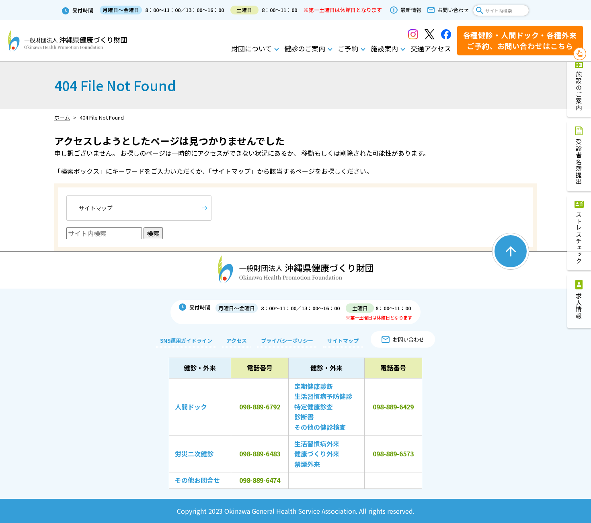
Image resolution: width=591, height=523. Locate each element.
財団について (251, 48)
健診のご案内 (304, 48)
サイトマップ (96, 208)
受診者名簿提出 (579, 161)
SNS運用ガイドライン (186, 340)
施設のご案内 (579, 91)
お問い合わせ (453, 10)
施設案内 (384, 48)
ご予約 (348, 48)
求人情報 (579, 306)
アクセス (236, 340)
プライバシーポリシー (287, 340)
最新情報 (410, 10)
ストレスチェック (579, 237)
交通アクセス (430, 48)
